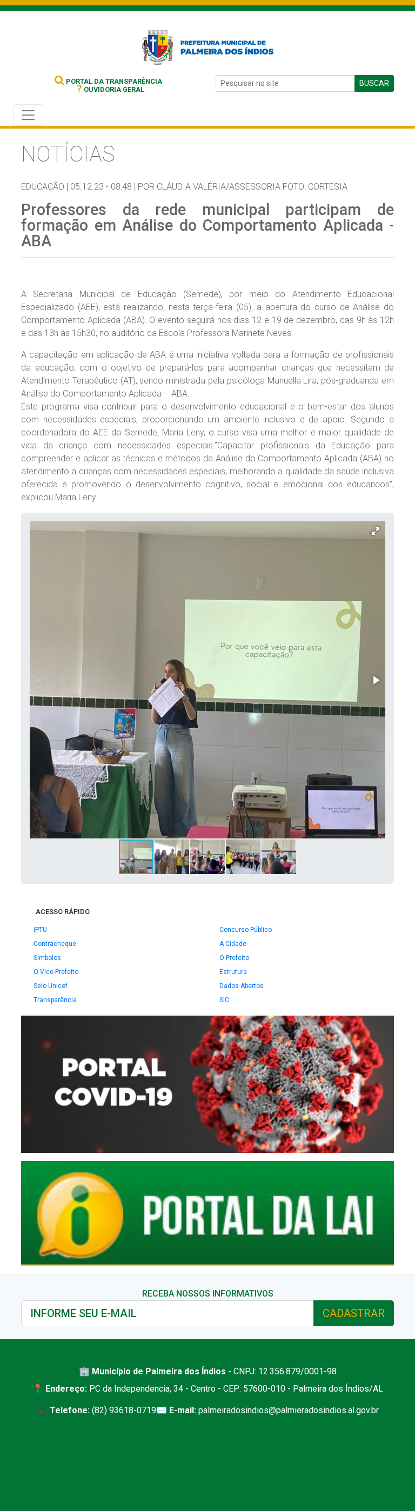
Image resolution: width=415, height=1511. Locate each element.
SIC (224, 1000)
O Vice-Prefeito (56, 972)
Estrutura (233, 972)
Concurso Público (245, 930)
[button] (375, 531)
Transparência (55, 1000)
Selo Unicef (51, 986)
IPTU (40, 930)
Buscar (374, 83)
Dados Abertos (241, 986)
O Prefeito (234, 958)
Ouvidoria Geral (110, 89)
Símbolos (47, 958)
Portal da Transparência (113, 81)
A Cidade (232, 944)
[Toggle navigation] (28, 115)
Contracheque (55, 944)
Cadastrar (354, 1313)
